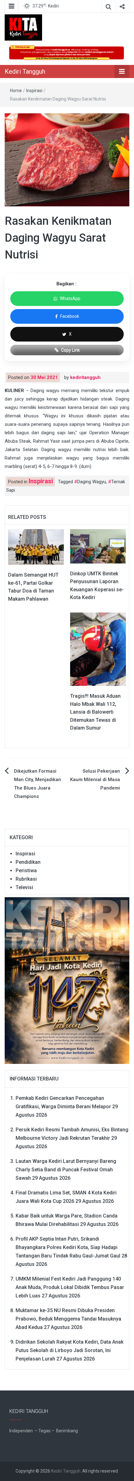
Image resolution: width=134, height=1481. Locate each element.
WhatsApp (70, 298)
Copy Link (70, 349)
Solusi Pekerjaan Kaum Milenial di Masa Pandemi (95, 779)
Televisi (24, 887)
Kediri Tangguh (25, 71)
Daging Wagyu (91, 482)
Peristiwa (26, 870)
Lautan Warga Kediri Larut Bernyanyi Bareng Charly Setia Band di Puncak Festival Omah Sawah (66, 1169)
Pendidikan (28, 862)
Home (16, 90)
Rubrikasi (26, 879)
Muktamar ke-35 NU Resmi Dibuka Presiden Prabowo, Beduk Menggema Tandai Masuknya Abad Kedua (68, 1318)
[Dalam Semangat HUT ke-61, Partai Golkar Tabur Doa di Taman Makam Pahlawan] (36, 546)
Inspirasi (34, 90)
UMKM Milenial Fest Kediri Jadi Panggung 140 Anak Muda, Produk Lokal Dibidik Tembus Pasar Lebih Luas (70, 1287)
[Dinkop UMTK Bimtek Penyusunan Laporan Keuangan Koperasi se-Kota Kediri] (98, 546)
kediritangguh (85, 377)
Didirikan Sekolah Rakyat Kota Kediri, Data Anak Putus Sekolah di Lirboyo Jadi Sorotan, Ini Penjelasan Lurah (69, 1350)
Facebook (69, 316)
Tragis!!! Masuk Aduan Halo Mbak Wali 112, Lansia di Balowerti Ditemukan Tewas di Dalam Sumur (95, 712)
